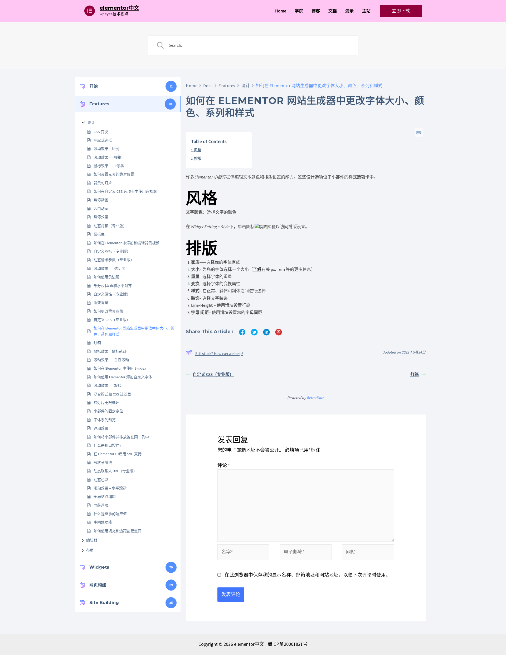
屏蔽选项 (101, 505)
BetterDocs (315, 397)
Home (191, 85)
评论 (223, 465)
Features (226, 85)
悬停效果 (101, 217)
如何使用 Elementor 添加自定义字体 (123, 377)
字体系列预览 (105, 419)
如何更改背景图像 (108, 311)
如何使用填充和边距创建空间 (118, 531)
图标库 (99, 234)
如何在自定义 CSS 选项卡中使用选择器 (125, 191)
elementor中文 (119, 8)
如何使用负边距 (106, 277)
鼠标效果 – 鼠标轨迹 (110, 351)
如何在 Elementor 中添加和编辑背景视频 (126, 243)
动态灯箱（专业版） (110, 225)
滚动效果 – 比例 (106, 148)
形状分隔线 (103, 462)
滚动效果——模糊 (107, 157)
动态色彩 (101, 479)
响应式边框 (103, 140)
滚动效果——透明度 (109, 268)
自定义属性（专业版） (112, 294)
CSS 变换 (101, 131)
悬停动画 (101, 200)
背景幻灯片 (103, 183)
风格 (197, 150)
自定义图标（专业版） (112, 251)
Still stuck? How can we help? (219, 353)
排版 (197, 158)
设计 (91, 122)
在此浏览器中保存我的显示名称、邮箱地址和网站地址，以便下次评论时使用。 (308, 575)
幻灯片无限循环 (106, 402)
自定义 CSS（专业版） (112, 319)
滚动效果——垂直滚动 (111, 359)
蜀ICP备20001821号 (287, 644)
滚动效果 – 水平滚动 (110, 488)
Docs (207, 85)
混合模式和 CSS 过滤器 (112, 394)
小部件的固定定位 (108, 411)
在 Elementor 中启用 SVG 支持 (118, 453)
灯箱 (97, 342)
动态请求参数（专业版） (114, 259)
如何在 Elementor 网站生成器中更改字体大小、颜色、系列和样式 (134, 331)
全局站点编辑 (105, 496)
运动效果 (101, 428)
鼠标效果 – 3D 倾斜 (109, 165)
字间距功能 (103, 522)
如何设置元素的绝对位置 (114, 174)
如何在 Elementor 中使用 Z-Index (120, 368)
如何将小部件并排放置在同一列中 (121, 437)
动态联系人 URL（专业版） (115, 471)
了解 (257, 269)
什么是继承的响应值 (110, 513)
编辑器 (91, 540)
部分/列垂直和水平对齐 (113, 285)
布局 (90, 550)
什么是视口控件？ (108, 445)
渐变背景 (101, 302)
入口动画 (101, 208)
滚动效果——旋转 (107, 385)
